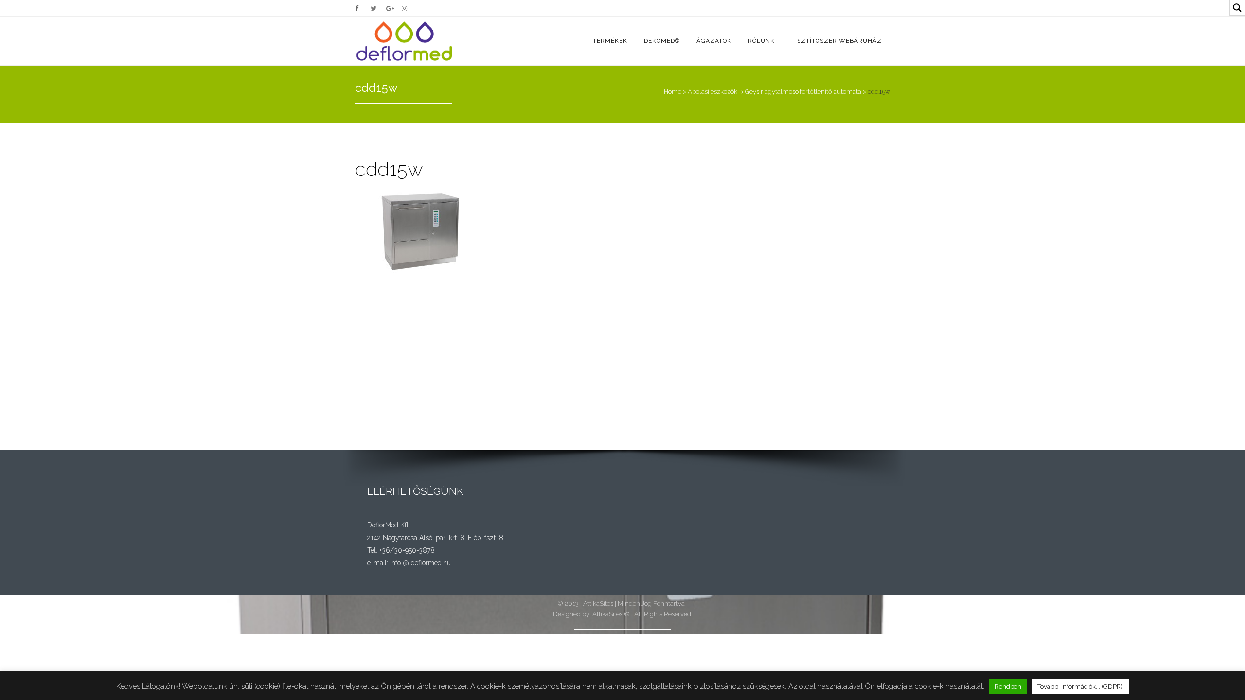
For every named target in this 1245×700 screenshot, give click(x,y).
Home (672, 91)
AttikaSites (598, 603)
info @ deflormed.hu (420, 563)
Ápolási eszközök (712, 91)
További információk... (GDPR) (1080, 686)
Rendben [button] (1008, 686)
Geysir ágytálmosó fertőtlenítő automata (803, 91)
